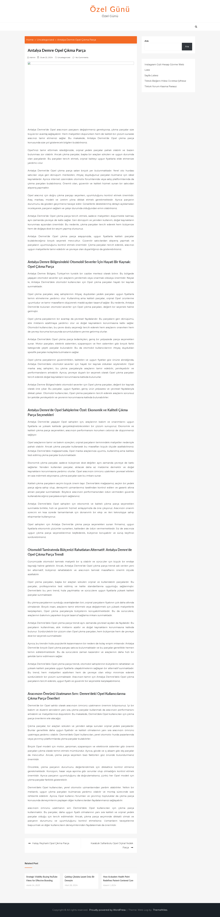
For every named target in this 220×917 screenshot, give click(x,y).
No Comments (82, 57)
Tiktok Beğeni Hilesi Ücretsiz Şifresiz (165, 80)
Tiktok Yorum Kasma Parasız (161, 86)
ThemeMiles (160, 909)
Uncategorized (64, 57)
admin (32, 57)
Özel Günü (110, 9)
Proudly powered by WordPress (107, 909)
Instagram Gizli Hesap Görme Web (164, 64)
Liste (147, 69)
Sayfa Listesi (151, 75)
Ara (146, 40)
